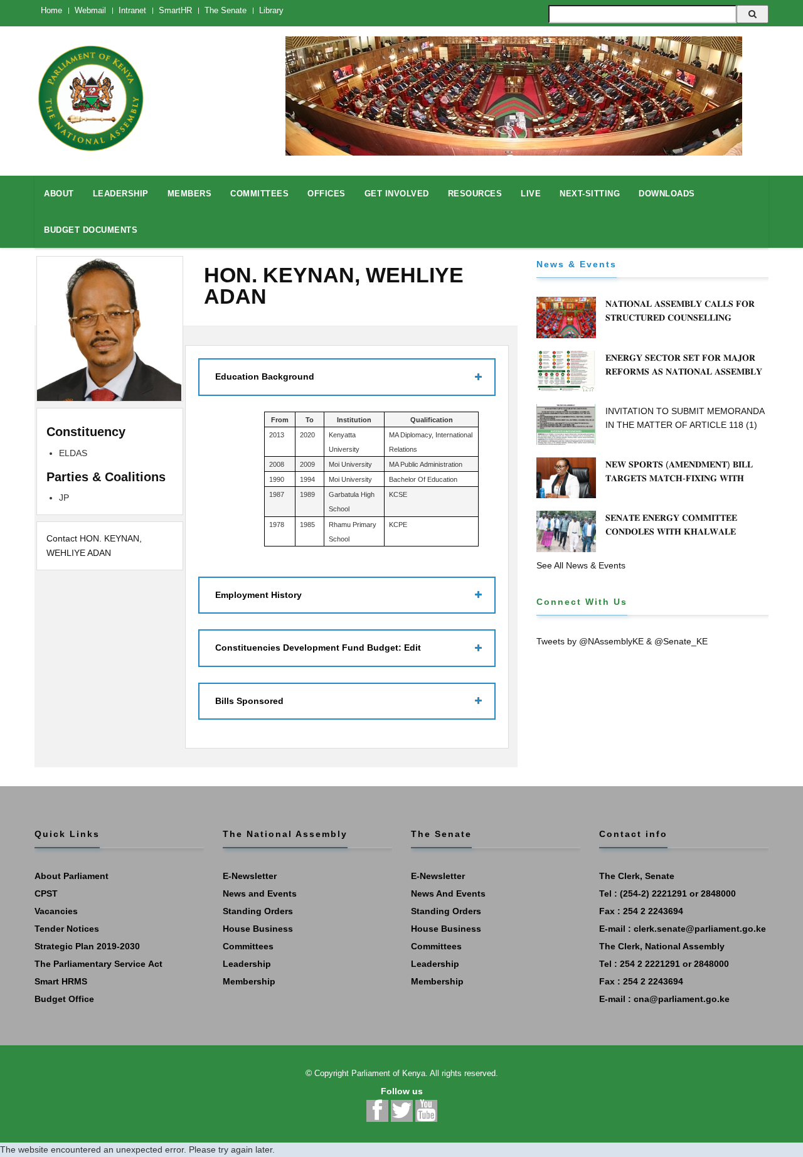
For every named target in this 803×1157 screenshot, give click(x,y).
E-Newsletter (250, 876)
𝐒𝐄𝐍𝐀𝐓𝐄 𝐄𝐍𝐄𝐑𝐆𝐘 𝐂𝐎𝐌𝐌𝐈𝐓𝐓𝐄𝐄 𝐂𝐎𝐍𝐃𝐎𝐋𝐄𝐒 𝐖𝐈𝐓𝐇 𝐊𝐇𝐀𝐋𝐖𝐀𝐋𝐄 (671, 524)
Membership (249, 981)
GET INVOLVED (396, 193)
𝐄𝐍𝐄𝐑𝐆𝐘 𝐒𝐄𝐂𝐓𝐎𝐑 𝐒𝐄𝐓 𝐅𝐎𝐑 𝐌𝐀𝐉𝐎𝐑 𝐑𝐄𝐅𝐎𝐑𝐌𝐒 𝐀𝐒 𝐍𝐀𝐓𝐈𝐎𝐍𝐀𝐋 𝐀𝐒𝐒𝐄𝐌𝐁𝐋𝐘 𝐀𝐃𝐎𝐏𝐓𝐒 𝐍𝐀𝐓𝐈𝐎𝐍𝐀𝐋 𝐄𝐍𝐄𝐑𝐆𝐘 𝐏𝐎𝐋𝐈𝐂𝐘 (685, 371)
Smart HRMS (61, 981)
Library (271, 10)
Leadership (247, 964)
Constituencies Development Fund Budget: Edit (318, 647)
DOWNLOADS (667, 193)
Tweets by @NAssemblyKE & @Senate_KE (622, 641)
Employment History (258, 595)
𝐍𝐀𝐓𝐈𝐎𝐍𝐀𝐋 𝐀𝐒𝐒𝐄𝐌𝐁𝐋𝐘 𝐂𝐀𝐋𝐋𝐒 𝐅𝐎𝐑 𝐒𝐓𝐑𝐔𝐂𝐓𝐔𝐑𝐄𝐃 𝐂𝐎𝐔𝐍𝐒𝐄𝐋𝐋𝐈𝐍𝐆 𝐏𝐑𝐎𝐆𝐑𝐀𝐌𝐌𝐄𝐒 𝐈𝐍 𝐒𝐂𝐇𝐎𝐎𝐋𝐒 (680, 317)
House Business (258, 929)
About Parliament (72, 876)
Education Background (264, 376)
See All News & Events (580, 565)
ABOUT (59, 193)
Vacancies (56, 911)
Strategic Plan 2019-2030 (87, 946)
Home (51, 10)
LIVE (531, 193)
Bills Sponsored (249, 701)
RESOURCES (475, 193)
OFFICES (326, 193)
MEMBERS (190, 193)
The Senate (226, 10)
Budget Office (64, 999)
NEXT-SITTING (590, 193)
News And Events (448, 893)
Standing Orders (258, 911)
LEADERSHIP (121, 193)
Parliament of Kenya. (389, 1073)
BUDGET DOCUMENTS (90, 230)
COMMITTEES (259, 193)
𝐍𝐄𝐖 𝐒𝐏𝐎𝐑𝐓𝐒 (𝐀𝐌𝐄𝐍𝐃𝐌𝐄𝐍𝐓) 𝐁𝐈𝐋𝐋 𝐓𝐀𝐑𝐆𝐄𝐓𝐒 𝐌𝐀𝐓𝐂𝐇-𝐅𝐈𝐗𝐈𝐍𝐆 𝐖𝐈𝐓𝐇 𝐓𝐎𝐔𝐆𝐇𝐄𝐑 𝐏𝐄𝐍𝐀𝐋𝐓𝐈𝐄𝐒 (679, 478)
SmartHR (175, 10)
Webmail (90, 10)
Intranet (132, 10)
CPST (46, 893)
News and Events (260, 893)
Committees (248, 946)
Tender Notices (67, 929)
